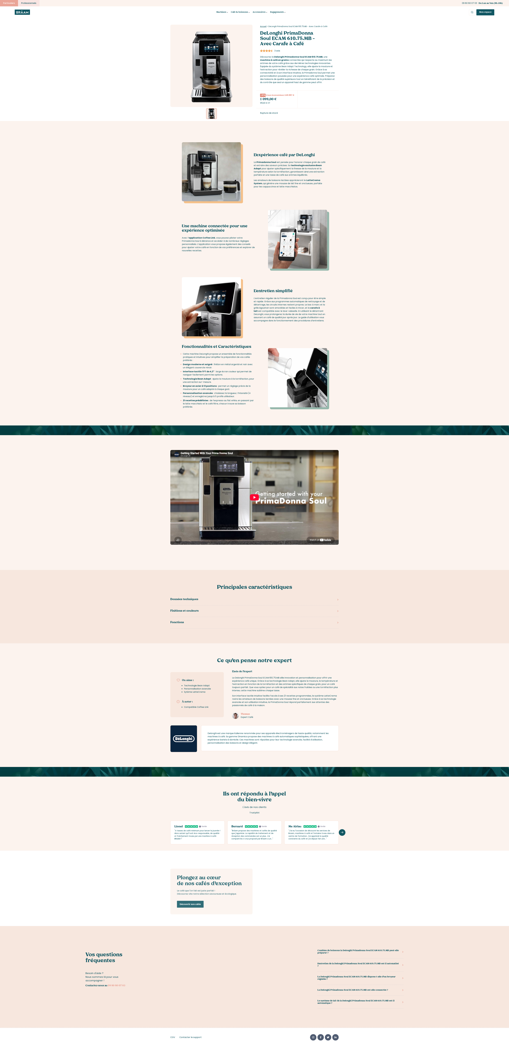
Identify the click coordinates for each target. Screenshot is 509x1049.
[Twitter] (328, 1037)
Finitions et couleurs (184, 611)
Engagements (277, 12)
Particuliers (9, 3)
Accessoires (259, 12)
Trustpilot (254, 812)
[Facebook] (320, 1037)
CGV (172, 1037)
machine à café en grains (274, 60)
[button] (342, 832)
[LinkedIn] (335, 1037)
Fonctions (177, 622)
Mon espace (485, 12)
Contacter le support (190, 1037)
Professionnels (28, 3)
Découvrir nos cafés (190, 904)
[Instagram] (313, 1037)
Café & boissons (239, 12)
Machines (221, 12)
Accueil (263, 26)
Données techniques (184, 599)
